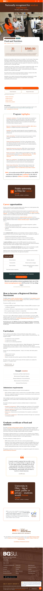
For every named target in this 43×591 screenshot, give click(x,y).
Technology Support (32, 571)
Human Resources (19, 571)
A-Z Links (5, 569)
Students (29, 569)
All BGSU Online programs (10, 101)
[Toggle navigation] (38, 1)
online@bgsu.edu (10, 109)
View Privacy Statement (20, 589)
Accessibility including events (8, 565)
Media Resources (31, 565)
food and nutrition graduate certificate (15, 427)
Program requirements (9, 96)
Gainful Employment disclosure (9, 450)
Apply (21, 88)
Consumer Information (7, 573)
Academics (9, 43)
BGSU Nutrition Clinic (27, 153)
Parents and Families (32, 567)
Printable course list (8, 98)
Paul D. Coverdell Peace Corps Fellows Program (25, 167)
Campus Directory (6, 571)
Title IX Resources (31, 573)
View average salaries (21, 276)
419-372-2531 (6, 560)
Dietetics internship (8, 100)
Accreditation (16, 541)
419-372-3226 (15, 109)
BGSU (5, 43)
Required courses (8, 364)
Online (13, 43)
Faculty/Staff (18, 567)
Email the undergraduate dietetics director (25, 318)
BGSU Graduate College (34, 536)
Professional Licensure (24, 541)
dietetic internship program (23, 219)
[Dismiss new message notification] (41, 581)
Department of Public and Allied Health (16, 538)
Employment (18, 565)
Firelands (17, 569)
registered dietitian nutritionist (26, 217)
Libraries (17, 573)
